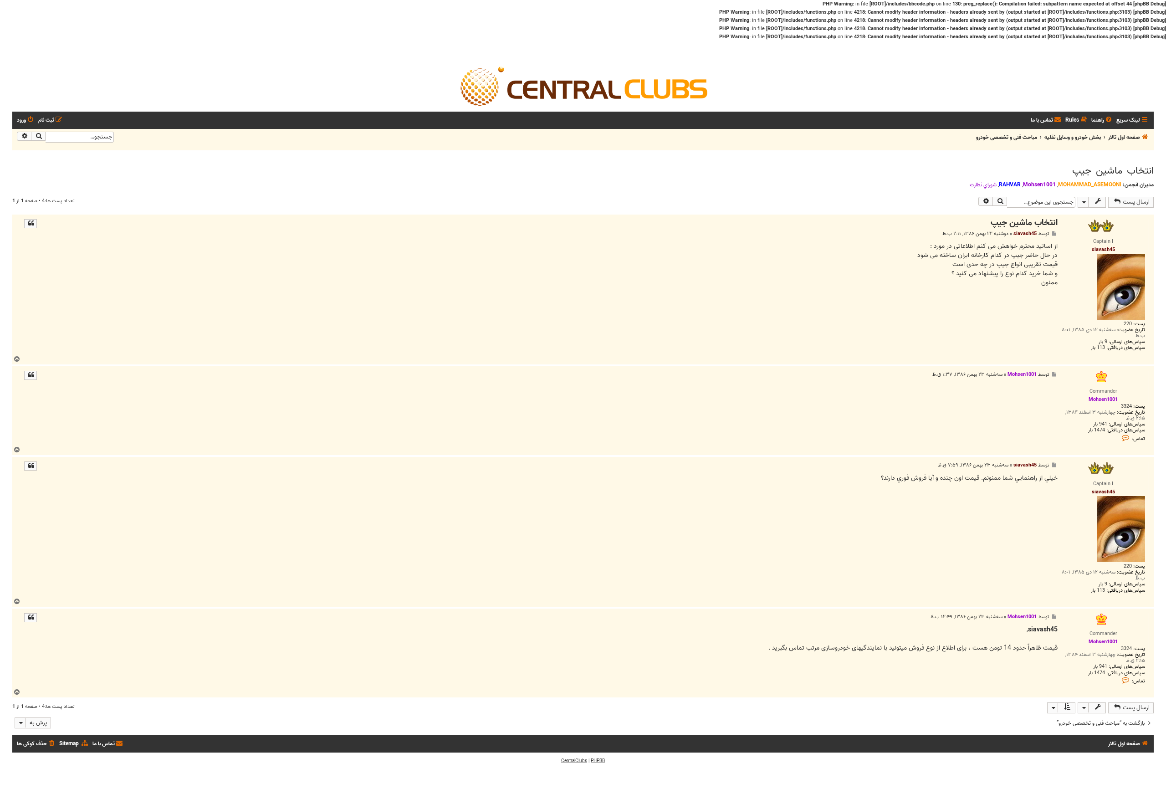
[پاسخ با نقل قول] (30, 223)
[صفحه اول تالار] (583, 84)
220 (1128, 324)
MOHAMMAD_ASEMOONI (1089, 184)
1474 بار (1096, 430)
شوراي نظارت (983, 185)
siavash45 (1025, 234)
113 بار (1098, 348)
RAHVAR (1010, 184)
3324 (1126, 407)
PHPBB (598, 760)
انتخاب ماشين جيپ (1113, 171)
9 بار (1103, 342)
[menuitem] (1102, 120)
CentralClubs (574, 760)
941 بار (1100, 424)
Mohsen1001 (1039, 184)
